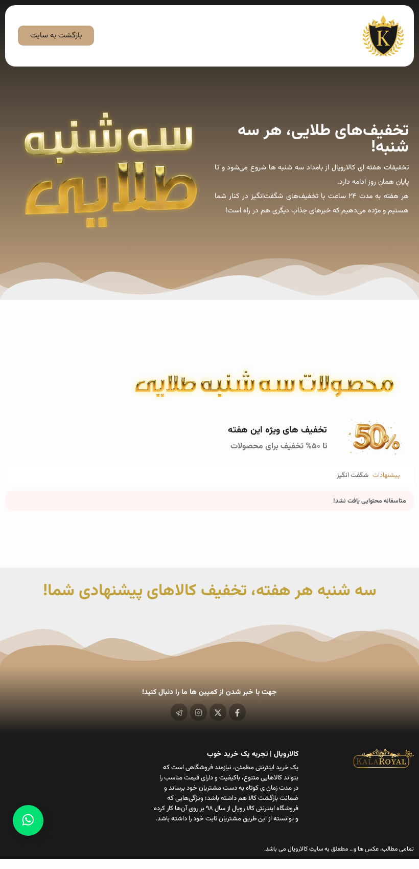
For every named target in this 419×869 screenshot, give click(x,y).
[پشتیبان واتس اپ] (28, 820)
